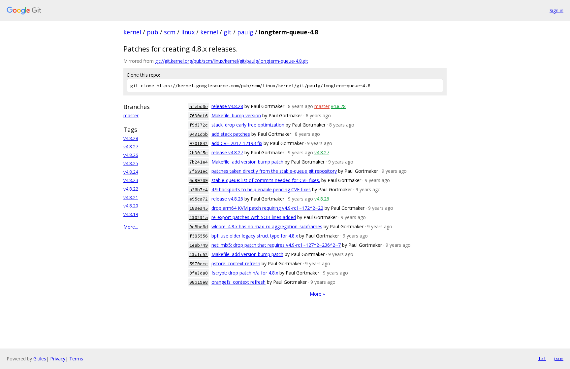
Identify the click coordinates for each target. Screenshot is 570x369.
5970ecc (198, 264)
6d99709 (198, 180)
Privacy (57, 358)
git (228, 32)
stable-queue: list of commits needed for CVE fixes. (265, 180)
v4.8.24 (130, 172)
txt (542, 358)
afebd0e (198, 106)
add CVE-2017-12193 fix (236, 143)
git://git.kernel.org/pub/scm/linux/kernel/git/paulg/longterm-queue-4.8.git (231, 61)
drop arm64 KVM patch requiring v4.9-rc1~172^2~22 (267, 208)
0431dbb (198, 134)
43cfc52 (198, 254)
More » (317, 294)
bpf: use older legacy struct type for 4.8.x (254, 236)
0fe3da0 (198, 273)
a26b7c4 (198, 190)
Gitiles (39, 358)
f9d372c (198, 125)
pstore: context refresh (235, 263)
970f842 (198, 143)
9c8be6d (198, 227)
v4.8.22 (130, 189)
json (558, 358)
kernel (132, 32)
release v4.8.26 (227, 199)
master (131, 115)
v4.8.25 (130, 163)
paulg (245, 32)
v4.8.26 (130, 155)
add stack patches (230, 134)
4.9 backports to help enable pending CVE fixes (261, 189)
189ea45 (198, 208)
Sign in (556, 10)
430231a (198, 217)
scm (169, 32)
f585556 (198, 236)
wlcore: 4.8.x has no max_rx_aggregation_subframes (266, 226)
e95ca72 (198, 199)
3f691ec (198, 171)
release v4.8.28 (227, 106)
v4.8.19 (130, 214)
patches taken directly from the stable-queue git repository (274, 171)
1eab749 (198, 245)
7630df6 (198, 116)
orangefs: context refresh (238, 282)
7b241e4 (198, 162)
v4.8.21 (130, 197)
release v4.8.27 (227, 152)
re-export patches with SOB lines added (253, 217)
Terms (76, 358)
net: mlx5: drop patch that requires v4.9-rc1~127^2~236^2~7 (276, 245)
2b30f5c (198, 153)
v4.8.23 (130, 180)
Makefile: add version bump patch (247, 162)
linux (188, 32)
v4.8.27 (130, 146)
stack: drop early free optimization (247, 125)
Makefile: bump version (236, 115)
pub (152, 32)
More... (130, 227)
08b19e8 (198, 282)
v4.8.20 (130, 206)
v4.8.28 (130, 138)
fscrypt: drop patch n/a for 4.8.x (244, 273)
